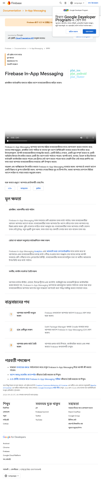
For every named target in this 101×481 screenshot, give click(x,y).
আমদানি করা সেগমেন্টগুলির (58, 251)
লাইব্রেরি (6, 420)
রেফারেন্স (6, 412)
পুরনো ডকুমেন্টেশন (75, 428)
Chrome (6, 447)
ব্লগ (37, 408)
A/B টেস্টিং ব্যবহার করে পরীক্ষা (35, 379)
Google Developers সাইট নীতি (49, 388)
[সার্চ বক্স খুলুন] (60, 2)
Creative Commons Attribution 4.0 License (51, 385)
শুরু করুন (89, 31)
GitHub (5, 424)
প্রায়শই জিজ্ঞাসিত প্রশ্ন (75, 424)
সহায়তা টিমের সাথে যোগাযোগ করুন (80, 408)
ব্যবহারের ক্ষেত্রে (22, 367)
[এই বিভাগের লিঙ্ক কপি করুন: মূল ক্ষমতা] (23, 199)
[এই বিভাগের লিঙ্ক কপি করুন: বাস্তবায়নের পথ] (31, 302)
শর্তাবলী (5, 469)
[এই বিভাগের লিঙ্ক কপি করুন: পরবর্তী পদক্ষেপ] (32, 360)
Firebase (8, 48)
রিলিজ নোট (72, 420)
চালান (48, 48)
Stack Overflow (74, 412)
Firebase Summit (42, 412)
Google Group (74, 416)
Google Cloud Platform (12, 455)
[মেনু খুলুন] (3, 3)
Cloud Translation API (25, 38)
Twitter (38, 416)
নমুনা (4, 416)
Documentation (12, 10)
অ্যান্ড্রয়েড (24, 188)
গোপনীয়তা (14, 469)
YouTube (39, 420)
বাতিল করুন (73, 32)
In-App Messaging (35, 10)
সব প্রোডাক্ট (7, 459)
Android (6, 443)
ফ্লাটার (38, 188)
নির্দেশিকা (6, 408)
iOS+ (10, 188)
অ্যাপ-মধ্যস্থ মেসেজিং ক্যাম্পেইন (23, 375)
